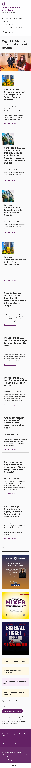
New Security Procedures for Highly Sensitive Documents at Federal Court (13, 511)
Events (15, 18)
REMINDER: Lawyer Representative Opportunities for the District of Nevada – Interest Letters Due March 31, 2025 (14, 155)
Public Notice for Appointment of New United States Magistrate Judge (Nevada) (14, 467)
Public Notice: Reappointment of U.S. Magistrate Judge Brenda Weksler (14, 94)
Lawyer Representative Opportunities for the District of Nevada (13, 210)
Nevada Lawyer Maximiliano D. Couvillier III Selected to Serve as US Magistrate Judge (15, 299)
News (20, 18)
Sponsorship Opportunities (14, 661)
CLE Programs (6, 18)
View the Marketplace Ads (10, 25)
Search (3, 547)
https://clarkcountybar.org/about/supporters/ (14, 743)
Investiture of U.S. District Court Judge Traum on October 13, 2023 (15, 381)
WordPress (11, 754)
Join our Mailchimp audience (12, 711)
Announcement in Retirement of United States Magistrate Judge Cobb (14, 422)
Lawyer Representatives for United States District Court (15, 261)
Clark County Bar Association (13, 752)
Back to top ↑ (5, 756)
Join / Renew (6, 21)
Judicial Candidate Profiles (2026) (12, 28)
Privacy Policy (22, 754)
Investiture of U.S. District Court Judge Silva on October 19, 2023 (15, 342)
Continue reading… (10, 123)
